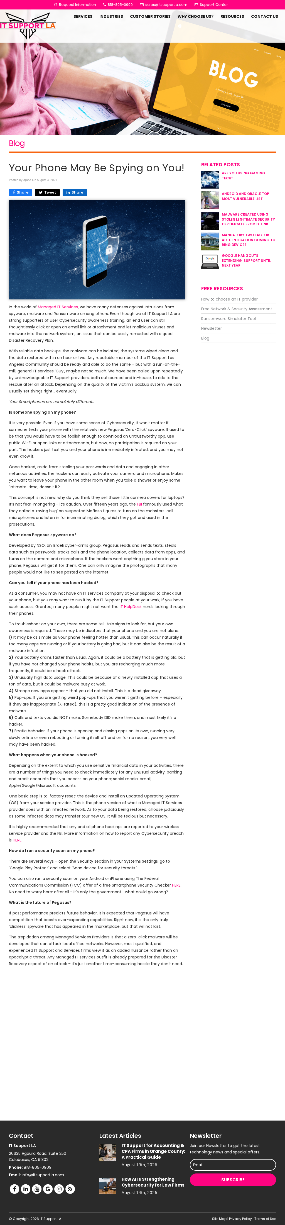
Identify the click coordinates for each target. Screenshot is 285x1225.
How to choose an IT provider (229, 299)
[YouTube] (36, 1189)
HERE (17, 840)
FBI (139, 504)
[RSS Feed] (70, 1189)
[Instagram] (59, 1189)
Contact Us (264, 16)
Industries (111, 16)
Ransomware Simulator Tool (228, 318)
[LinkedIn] (25, 1189)
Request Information (77, 4)
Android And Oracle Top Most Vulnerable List (245, 196)
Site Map (219, 1218)
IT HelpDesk (131, 606)
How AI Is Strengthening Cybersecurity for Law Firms (153, 1182)
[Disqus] (97, 1043)
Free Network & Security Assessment (236, 309)
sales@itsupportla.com (166, 4)
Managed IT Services (58, 307)
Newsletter (211, 328)
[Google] (47, 1189)
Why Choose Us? (195, 16)
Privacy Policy (240, 1218)
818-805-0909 (120, 4)
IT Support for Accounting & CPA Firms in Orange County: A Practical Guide (153, 1151)
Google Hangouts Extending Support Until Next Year (246, 260)
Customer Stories (150, 16)
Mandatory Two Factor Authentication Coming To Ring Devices (248, 240)
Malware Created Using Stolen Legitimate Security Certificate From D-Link (248, 219)
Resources (232, 16)
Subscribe (233, 1180)
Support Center (213, 4)
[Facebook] (14, 1189)
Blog (205, 338)
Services (82, 16)
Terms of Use (265, 1218)
